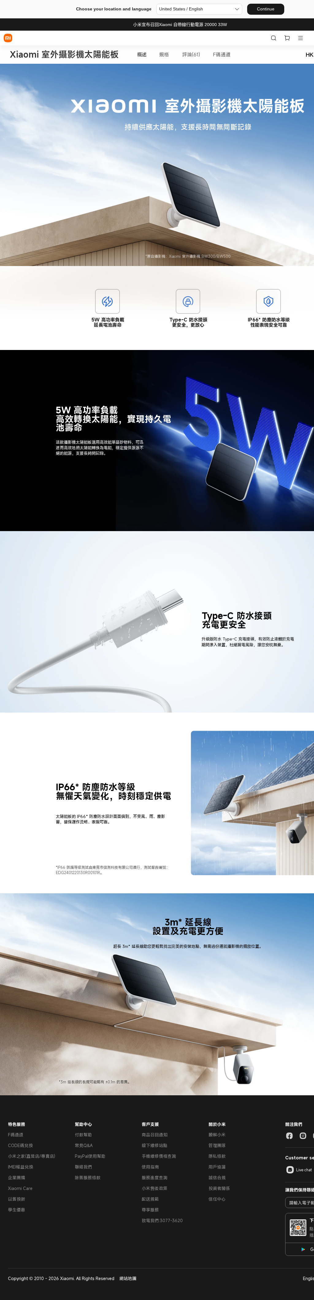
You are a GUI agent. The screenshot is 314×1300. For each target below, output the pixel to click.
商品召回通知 (154, 1135)
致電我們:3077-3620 (162, 1220)
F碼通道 (222, 54)
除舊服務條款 (88, 1177)
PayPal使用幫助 (90, 1156)
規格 (164, 54)
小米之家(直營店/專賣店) (31, 1156)
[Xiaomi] (8, 38)
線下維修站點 (154, 1145)
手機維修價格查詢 (159, 1156)
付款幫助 (83, 1135)
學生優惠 (16, 1210)
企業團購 (16, 1177)
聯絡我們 (83, 1167)
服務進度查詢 (154, 1177)
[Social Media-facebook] (289, 1135)
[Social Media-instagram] (303, 1135)
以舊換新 (16, 1199)
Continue (265, 8)
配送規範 (150, 1199)
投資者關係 (219, 1188)
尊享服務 (150, 1210)
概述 (142, 54)
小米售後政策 (154, 1188)
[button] (300, 38)
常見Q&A (84, 1145)
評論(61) (191, 54)
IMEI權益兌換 (20, 1167)
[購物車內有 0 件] (287, 38)
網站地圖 (127, 1278)
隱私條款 (217, 1156)
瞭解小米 (217, 1135)
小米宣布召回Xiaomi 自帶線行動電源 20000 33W (180, 24)
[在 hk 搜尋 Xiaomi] (273, 38)
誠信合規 (217, 1177)
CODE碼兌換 (20, 1145)
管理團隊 (217, 1145)
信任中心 (217, 1199)
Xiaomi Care (20, 1188)
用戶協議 (217, 1167)
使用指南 (150, 1167)
